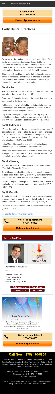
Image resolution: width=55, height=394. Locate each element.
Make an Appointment (27, 228)
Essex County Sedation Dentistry (27, 366)
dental (16, 70)
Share (7, 270)
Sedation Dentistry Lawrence (20, 364)
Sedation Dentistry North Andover (27, 362)
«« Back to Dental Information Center (17, 213)
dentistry (33, 82)
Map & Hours (37, 287)
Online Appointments (27, 20)
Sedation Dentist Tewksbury (42, 364)
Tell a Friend (37, 290)
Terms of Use (37, 383)
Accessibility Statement (22, 383)
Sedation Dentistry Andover (34, 359)
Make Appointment (20, 287)
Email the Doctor (19, 290)
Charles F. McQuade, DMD (20, 4)
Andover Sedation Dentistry (13, 359)
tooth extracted (19, 150)
